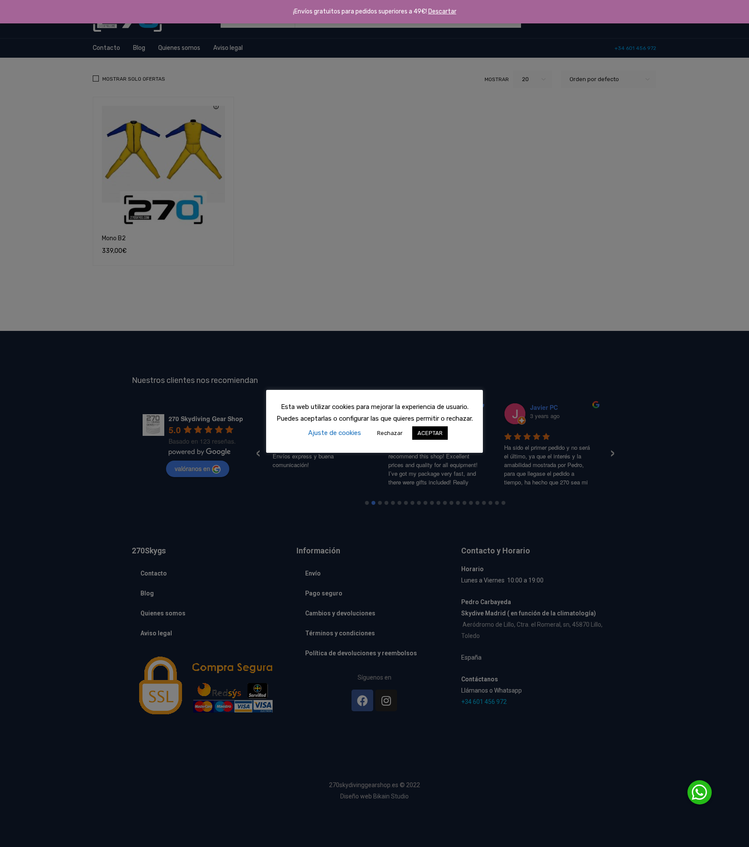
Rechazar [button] (390, 433)
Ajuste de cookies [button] (334, 433)
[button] (699, 792)
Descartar (442, 11)
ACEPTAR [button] (430, 433)
